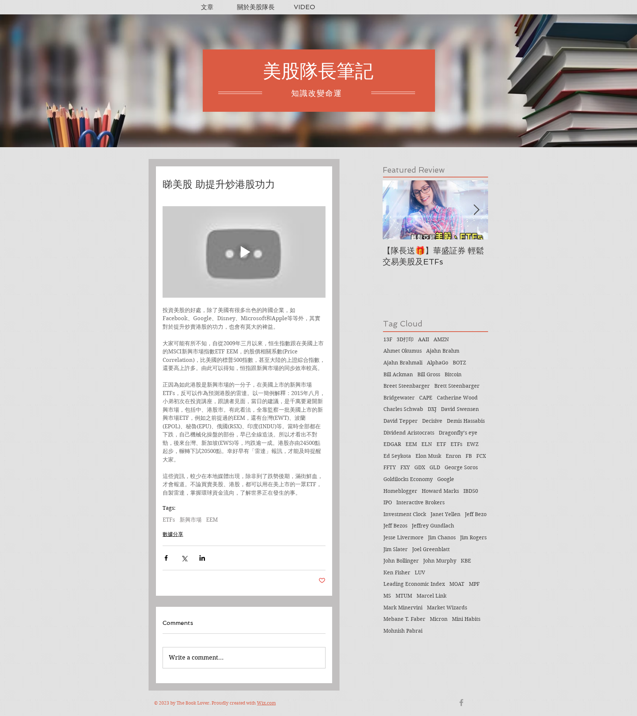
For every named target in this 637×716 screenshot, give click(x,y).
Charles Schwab (403, 409)
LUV (420, 572)
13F (387, 339)
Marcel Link (431, 595)
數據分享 (173, 534)
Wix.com (266, 703)
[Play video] (244, 252)
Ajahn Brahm (442, 350)
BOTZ (459, 362)
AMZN (441, 339)
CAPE (425, 397)
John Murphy (439, 560)
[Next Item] (476, 210)
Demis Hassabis (466, 421)
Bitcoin (453, 374)
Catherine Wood (457, 397)
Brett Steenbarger (457, 386)
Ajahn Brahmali (402, 362)
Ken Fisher (396, 572)
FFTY (389, 467)
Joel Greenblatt (431, 549)
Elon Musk (428, 456)
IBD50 (470, 491)
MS (387, 595)
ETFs (169, 519)
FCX (481, 456)
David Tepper (400, 421)
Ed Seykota (397, 456)
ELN (426, 444)
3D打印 (405, 339)
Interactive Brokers (420, 502)
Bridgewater (399, 397)
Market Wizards (447, 607)
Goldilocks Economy (408, 479)
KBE (466, 560)
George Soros (461, 467)
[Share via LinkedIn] (202, 557)
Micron (439, 619)
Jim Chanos (442, 537)
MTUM (404, 595)
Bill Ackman (398, 374)
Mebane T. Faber (404, 619)
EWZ (472, 444)
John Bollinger (401, 560)
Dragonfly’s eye (458, 432)
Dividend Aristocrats (408, 432)
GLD (434, 467)
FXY (405, 467)
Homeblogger (400, 491)
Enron (453, 456)
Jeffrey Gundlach (433, 525)
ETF (441, 444)
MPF (474, 584)
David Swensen (460, 409)
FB (469, 456)
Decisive (432, 421)
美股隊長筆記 (318, 71)
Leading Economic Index (414, 584)
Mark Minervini (402, 607)
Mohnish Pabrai (402, 630)
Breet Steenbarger (406, 386)
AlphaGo (437, 362)
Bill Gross (428, 374)
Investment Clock (404, 514)
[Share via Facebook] (166, 557)
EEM (212, 519)
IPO (387, 502)
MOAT (456, 584)
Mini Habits (466, 619)
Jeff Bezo (476, 514)
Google (445, 479)
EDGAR (392, 444)
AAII (423, 339)
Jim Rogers (473, 537)
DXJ (432, 409)
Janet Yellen (445, 514)
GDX (419, 467)
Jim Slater (395, 549)
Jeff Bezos (395, 525)
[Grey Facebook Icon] (461, 702)
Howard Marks (440, 491)
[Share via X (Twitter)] (184, 557)
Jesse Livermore (403, 537)
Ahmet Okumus (402, 350)
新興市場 (191, 519)
